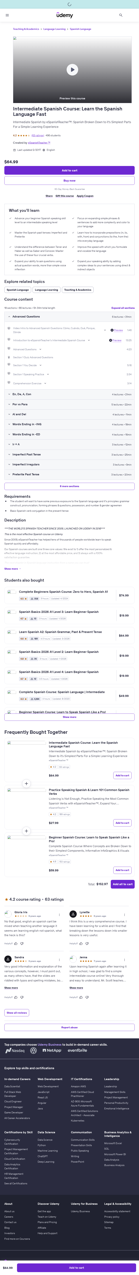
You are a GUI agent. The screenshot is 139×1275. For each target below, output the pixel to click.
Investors (9, 1233)
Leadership (110, 1086)
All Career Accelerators (17, 1118)
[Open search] (121, 15)
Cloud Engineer (13, 1101)
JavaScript (43, 1092)
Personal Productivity (116, 1102)
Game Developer (13, 1112)
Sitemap (108, 1222)
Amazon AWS (78, 1086)
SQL (106, 1148)
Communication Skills (83, 1139)
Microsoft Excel (113, 1143)
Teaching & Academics (26, 29)
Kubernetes (77, 1120)
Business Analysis (114, 1165)
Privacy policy (111, 1216)
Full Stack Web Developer (12, 1094)
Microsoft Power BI (115, 1154)
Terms (107, 1227)
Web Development (48, 1086)
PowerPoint (77, 1161)
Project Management (116, 1097)
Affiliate (42, 1227)
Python (42, 1145)
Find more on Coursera (17, 1238)
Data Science (45, 1139)
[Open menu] (7, 15)
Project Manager (13, 1107)
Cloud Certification (14, 1158)
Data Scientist (12, 1086)
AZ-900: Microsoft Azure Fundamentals (82, 1103)
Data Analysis (111, 1159)
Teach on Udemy (47, 1216)
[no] (22, 944)
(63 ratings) (37, 135)
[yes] (16, 944)
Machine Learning (48, 1150)
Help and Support (47, 1233)
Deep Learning (46, 1161)
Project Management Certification (16, 1151)
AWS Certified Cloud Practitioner (82, 1094)
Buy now (69, 180)
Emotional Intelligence (116, 1108)
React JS (43, 1097)
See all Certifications (15, 1183)
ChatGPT (43, 1156)
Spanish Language (80, 29)
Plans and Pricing (47, 1222)
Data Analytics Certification (12, 1166)
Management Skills (114, 1092)
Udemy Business (50, 1045)
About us (9, 1211)
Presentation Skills (81, 1145)
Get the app (44, 1211)
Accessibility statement (117, 1211)
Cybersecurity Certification (12, 1141)
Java (40, 1108)
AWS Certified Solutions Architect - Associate (84, 1113)
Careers (8, 1216)
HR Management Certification (13, 1175)
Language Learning (54, 29)
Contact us (10, 1222)
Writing (75, 1156)
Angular (42, 1102)
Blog (7, 1227)
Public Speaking (80, 1150)
